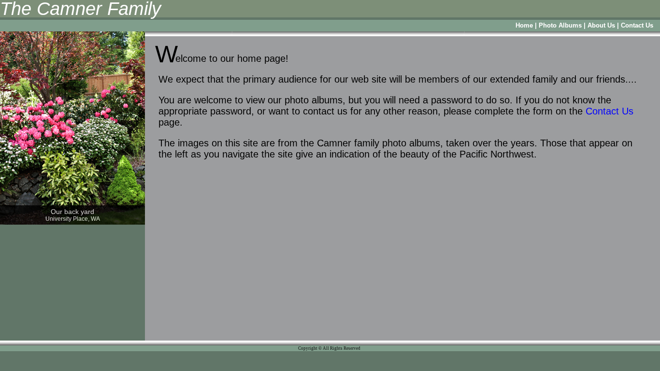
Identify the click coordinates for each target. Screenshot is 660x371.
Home (524, 25)
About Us (601, 25)
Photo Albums (560, 25)
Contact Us (637, 25)
